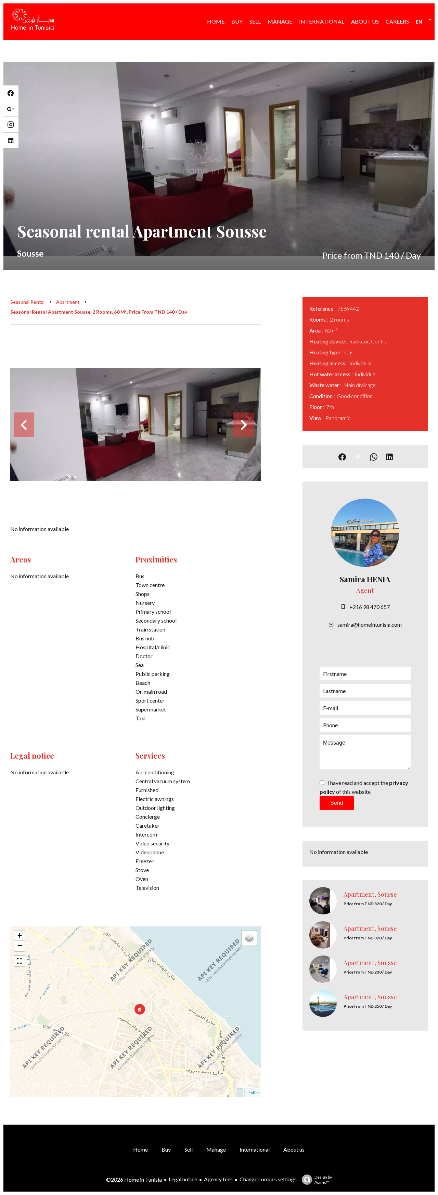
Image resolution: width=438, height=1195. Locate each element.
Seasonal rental (27, 302)
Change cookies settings (268, 1179)
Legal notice (183, 1179)
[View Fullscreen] (19, 961)
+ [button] (19, 935)
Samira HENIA (365, 579)
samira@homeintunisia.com (369, 624)
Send (336, 803)
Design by (323, 1179)
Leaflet (252, 1092)
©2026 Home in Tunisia (134, 1179)
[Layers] (249, 938)
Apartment (68, 302)
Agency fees (218, 1179)
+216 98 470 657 (369, 606)
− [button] (19, 945)
